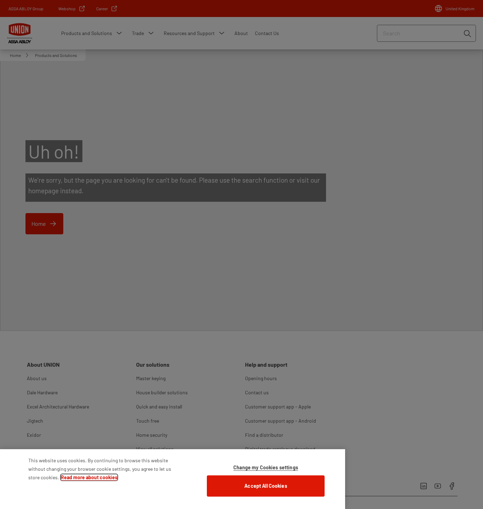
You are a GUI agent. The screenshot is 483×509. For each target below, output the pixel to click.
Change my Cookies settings (265, 467)
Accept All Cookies (265, 486)
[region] (172, 479)
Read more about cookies (89, 477)
